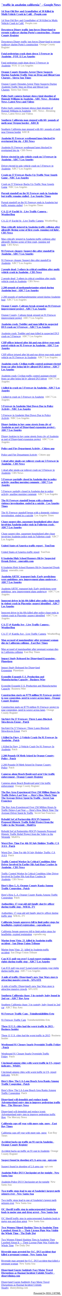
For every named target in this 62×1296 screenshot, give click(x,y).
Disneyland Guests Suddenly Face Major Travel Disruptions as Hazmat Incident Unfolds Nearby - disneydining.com (28, 1273)
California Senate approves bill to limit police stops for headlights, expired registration (28, 933)
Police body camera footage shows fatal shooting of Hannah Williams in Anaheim (27, 109)
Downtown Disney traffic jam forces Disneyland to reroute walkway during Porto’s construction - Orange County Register (30, 32)
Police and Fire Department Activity (19, 454)
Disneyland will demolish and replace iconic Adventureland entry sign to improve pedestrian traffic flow (28, 1114)
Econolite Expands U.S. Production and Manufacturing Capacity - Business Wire (23, 678)
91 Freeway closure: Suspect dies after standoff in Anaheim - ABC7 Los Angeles (27, 252)
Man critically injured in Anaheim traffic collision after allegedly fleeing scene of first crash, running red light (28, 242)
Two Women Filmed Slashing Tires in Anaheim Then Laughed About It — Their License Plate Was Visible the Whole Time (30, 1242)
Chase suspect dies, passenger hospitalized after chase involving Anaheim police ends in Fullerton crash (28, 535)
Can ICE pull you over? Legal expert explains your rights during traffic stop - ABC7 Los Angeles (28, 960)
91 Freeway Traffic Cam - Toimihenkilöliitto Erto (27, 1013)
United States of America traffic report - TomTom (28, 545)
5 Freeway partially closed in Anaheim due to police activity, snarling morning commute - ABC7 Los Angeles (29, 482)
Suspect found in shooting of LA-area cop (22, 1166)
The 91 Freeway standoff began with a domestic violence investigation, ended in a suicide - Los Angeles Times (30, 503)
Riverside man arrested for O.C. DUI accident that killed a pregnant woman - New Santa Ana (28, 1253)
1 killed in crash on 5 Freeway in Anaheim (22, 397)
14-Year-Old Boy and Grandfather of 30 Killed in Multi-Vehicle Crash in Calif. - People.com (27, 13)
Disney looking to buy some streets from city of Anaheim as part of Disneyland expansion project (30, 438)
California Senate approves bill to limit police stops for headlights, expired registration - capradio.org (30, 923)
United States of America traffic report (20, 552)
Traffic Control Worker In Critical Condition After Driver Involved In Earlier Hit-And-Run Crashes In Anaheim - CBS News (29, 864)
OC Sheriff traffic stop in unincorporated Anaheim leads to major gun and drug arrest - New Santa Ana (29, 1211)
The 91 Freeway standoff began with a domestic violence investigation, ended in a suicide (30, 514)
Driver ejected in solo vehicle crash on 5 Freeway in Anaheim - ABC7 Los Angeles (28, 158)
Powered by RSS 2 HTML (47, 1293)
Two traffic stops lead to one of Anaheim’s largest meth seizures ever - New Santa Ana (30, 1192)
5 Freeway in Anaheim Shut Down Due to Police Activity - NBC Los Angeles (27, 407)
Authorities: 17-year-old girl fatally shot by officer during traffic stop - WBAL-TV (27, 905)
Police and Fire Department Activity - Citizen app (28, 448)
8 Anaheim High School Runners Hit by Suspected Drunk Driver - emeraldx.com (28, 560)
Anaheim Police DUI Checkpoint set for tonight (25, 1181)
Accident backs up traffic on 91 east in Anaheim (25, 1151)
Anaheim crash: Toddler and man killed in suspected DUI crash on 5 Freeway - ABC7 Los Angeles (29, 325)
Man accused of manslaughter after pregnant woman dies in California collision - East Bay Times (29, 641)
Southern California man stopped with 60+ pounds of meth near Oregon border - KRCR (30, 121)
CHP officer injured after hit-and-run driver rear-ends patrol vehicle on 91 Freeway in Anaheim (31, 356)
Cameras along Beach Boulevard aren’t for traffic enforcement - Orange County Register (28, 775)
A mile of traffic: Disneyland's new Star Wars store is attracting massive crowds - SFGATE (29, 978)
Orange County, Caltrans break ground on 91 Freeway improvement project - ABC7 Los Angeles (31, 307)
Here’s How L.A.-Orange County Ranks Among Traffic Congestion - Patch (27, 887)
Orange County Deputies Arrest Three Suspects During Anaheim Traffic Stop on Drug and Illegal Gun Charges (29, 87)
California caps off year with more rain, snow (24, 1132)
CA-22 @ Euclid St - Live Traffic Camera (22, 220)
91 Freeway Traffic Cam (13, 1020)
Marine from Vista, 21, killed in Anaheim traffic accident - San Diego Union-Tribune (26, 942)
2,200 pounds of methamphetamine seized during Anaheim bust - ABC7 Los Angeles (27, 289)
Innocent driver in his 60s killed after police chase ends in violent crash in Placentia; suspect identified (30, 614)
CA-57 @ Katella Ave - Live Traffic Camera (23, 633)
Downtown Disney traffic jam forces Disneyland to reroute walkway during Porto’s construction (30, 43)
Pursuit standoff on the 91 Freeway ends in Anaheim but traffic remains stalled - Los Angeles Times (29, 195)
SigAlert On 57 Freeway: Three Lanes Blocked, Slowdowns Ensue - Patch (26, 720)
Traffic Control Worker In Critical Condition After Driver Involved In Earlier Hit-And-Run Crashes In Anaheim (30, 876)
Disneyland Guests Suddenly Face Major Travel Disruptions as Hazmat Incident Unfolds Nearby (25, 1285)
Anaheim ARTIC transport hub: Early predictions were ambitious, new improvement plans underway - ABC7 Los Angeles (29, 579)
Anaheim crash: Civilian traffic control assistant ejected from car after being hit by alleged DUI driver (28, 377)
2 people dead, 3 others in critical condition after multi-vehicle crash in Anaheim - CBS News (30, 271)
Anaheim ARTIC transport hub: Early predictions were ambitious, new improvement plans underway (28, 590)
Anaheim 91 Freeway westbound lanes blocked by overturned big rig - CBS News (28, 140)
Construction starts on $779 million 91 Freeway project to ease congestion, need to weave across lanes (30, 708)
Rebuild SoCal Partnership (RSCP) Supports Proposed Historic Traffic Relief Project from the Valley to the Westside (28, 834)
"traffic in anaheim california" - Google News (31, 4)
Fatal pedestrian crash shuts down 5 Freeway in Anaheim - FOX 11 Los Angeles (27, 55)
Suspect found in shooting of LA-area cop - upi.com (29, 1160)
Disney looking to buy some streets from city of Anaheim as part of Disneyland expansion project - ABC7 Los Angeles (28, 427)
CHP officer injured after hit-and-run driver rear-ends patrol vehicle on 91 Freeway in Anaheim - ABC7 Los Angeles (30, 345)
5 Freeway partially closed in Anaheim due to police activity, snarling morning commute (27, 493)
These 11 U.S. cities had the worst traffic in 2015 (25, 1035)
